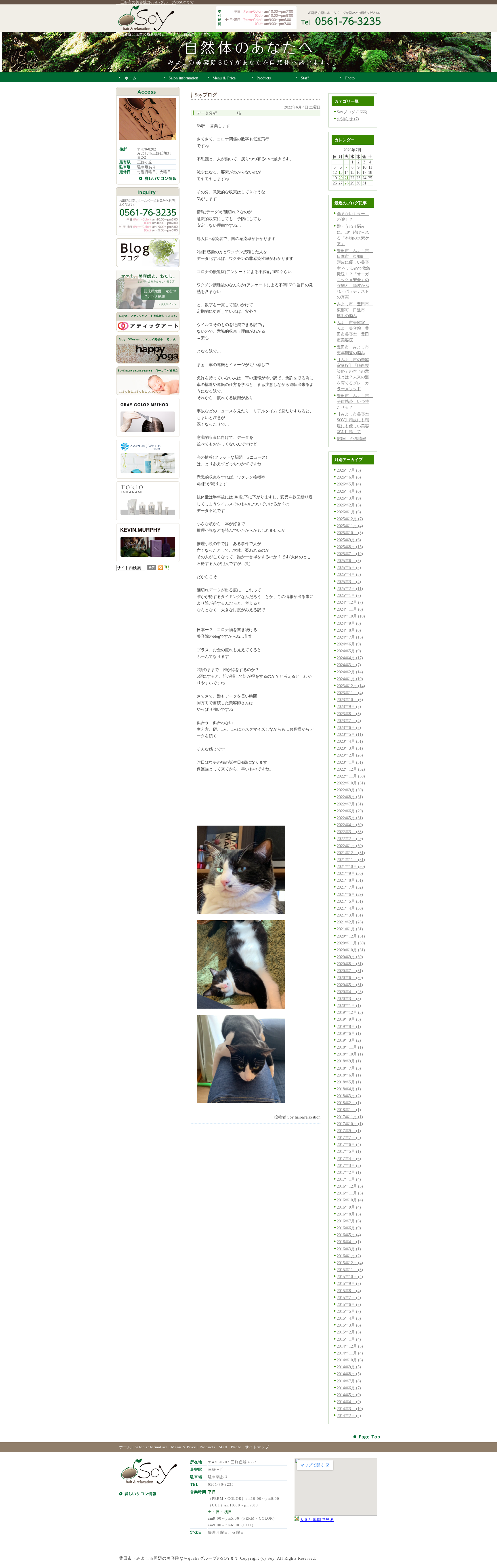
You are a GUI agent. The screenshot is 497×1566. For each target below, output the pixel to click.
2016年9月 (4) (349, 1207)
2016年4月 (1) (349, 1241)
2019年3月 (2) (349, 1040)
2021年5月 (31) (350, 901)
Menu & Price (183, 1447)
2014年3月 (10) (350, 1408)
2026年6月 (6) (349, 477)
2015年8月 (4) (349, 1290)
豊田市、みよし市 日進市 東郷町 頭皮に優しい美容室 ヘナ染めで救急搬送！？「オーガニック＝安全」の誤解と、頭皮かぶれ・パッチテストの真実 (355, 273)
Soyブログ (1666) (352, 112)
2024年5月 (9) (349, 651)
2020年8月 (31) (350, 963)
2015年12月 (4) (350, 1262)
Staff (223, 1447)
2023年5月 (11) (350, 734)
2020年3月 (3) (349, 998)
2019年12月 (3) (350, 1012)
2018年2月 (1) (349, 1102)
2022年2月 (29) (350, 838)
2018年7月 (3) (349, 1068)
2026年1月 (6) (349, 512)
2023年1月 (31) (350, 762)
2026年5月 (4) (349, 484)
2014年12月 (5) (350, 1346)
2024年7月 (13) (350, 637)
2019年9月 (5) (349, 1019)
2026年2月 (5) (349, 505)
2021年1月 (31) (350, 929)
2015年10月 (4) (350, 1276)
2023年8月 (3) (349, 713)
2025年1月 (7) (349, 595)
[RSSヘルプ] (166, 568)
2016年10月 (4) (350, 1200)
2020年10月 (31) (351, 950)
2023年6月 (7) (349, 727)
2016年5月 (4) (349, 1234)
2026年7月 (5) (349, 470)
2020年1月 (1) (349, 1005)
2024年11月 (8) (350, 609)
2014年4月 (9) (349, 1401)
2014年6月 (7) (349, 1388)
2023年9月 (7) (349, 706)
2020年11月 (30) (351, 943)
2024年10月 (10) (351, 616)
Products (207, 1447)
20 (341, 178)
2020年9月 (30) (350, 957)
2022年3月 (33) (350, 831)
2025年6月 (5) (349, 560)
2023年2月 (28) (350, 755)
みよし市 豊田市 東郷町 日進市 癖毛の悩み (355, 310)
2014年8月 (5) (349, 1373)
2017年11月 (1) (350, 1117)
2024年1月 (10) (350, 679)
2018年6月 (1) (349, 1075)
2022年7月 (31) (350, 804)
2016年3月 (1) (349, 1249)
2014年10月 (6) (350, 1360)
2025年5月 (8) (349, 567)
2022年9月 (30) (350, 790)
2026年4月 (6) (349, 491)
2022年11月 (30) (351, 776)
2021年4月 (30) (350, 908)
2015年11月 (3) (350, 1269)
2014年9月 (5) (349, 1367)
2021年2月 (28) (350, 922)
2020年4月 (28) (350, 991)
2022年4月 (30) (350, 824)
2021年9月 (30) (350, 873)
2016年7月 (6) (349, 1221)
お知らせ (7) (348, 119)
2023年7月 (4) (349, 720)
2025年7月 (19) (350, 553)
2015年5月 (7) (349, 1311)
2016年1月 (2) (349, 1255)
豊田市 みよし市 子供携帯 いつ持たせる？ (355, 401)
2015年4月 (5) (349, 1318)
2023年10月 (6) (350, 699)
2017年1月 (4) (349, 1179)
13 (341, 172)
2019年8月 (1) (349, 1026)
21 (347, 178)
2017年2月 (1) (349, 1172)
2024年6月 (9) (349, 644)
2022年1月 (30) (350, 845)
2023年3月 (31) (350, 748)
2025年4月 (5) (349, 574)
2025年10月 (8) (350, 532)
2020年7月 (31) (350, 970)
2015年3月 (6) (349, 1325)
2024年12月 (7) (350, 602)
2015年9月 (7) (349, 1283)
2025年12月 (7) (350, 519)
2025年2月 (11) (350, 588)
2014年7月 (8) (349, 1381)
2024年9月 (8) (349, 623)
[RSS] (160, 568)
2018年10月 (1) (350, 1054)
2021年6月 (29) (350, 894)
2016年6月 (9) (349, 1228)
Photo (236, 1447)
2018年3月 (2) (349, 1095)
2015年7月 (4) (349, 1297)
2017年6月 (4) (349, 1144)
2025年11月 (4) (350, 525)
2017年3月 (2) (349, 1165)
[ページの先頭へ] (367, 1437)
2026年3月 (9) (349, 498)
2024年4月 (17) (350, 658)
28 (347, 183)
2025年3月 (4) (349, 581)
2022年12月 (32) (351, 769)
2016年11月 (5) (350, 1193)
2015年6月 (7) (349, 1304)
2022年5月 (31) (350, 818)
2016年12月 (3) (350, 1186)
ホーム (125, 1447)
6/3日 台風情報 (351, 438)
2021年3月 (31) (350, 915)
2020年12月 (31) (351, 936)
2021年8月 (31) (350, 880)
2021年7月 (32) (350, 887)
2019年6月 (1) (349, 1033)
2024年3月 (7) (349, 664)
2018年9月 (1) (349, 1061)
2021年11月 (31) (351, 859)
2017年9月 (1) (349, 1130)
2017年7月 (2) (349, 1137)
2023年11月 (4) (350, 692)
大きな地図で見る (317, 1519)
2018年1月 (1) (349, 1109)
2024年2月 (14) (350, 672)
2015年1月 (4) (349, 1339)
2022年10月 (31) (351, 783)
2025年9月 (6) (349, 540)
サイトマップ (257, 1447)
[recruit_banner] (147, 307)
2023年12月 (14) (351, 685)
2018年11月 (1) (350, 1047)
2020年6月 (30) (350, 977)
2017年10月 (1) (350, 1123)
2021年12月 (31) (351, 852)
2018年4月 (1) (349, 1089)
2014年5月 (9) (349, 1394)
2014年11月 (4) (350, 1353)
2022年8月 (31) (350, 797)
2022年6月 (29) (350, 811)
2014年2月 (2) (349, 1415)
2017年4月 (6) (349, 1158)
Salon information (151, 1447)
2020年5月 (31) (350, 984)
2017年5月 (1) (349, 1151)
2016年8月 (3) (349, 1214)
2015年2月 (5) (349, 1332)
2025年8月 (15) (350, 546)
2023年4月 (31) (350, 741)
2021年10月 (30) (351, 866)
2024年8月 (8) (349, 630)
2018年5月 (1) (349, 1082)
